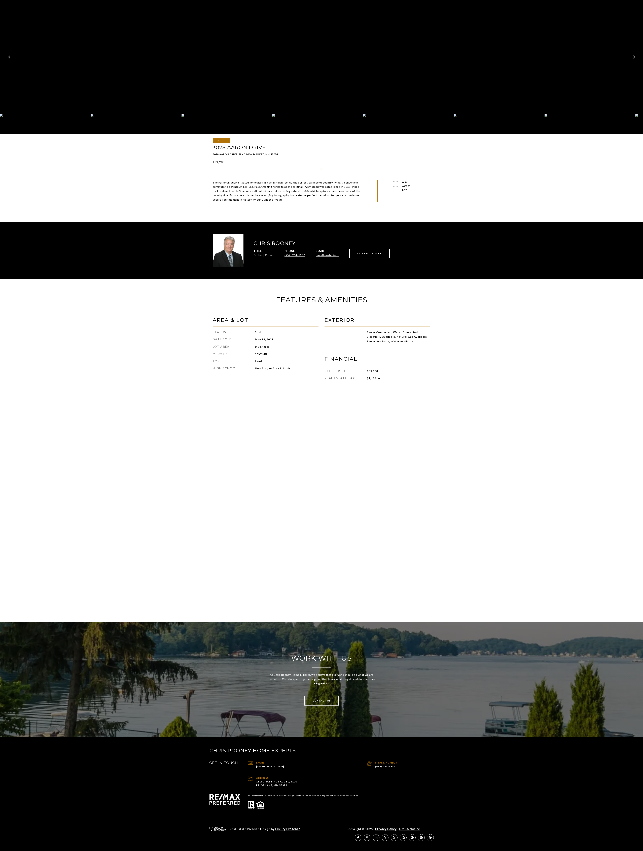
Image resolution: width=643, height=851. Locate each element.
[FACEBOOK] (358, 837)
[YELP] (385, 837)
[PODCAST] (430, 837)
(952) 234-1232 (294, 255)
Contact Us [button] (321, 700)
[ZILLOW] (403, 837)
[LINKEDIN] (376, 837)
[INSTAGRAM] (367, 837)
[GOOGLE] (421, 837)
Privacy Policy (386, 829)
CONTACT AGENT (369, 253)
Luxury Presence (287, 829)
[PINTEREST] (412, 837)
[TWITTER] (394, 837)
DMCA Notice (409, 829)
